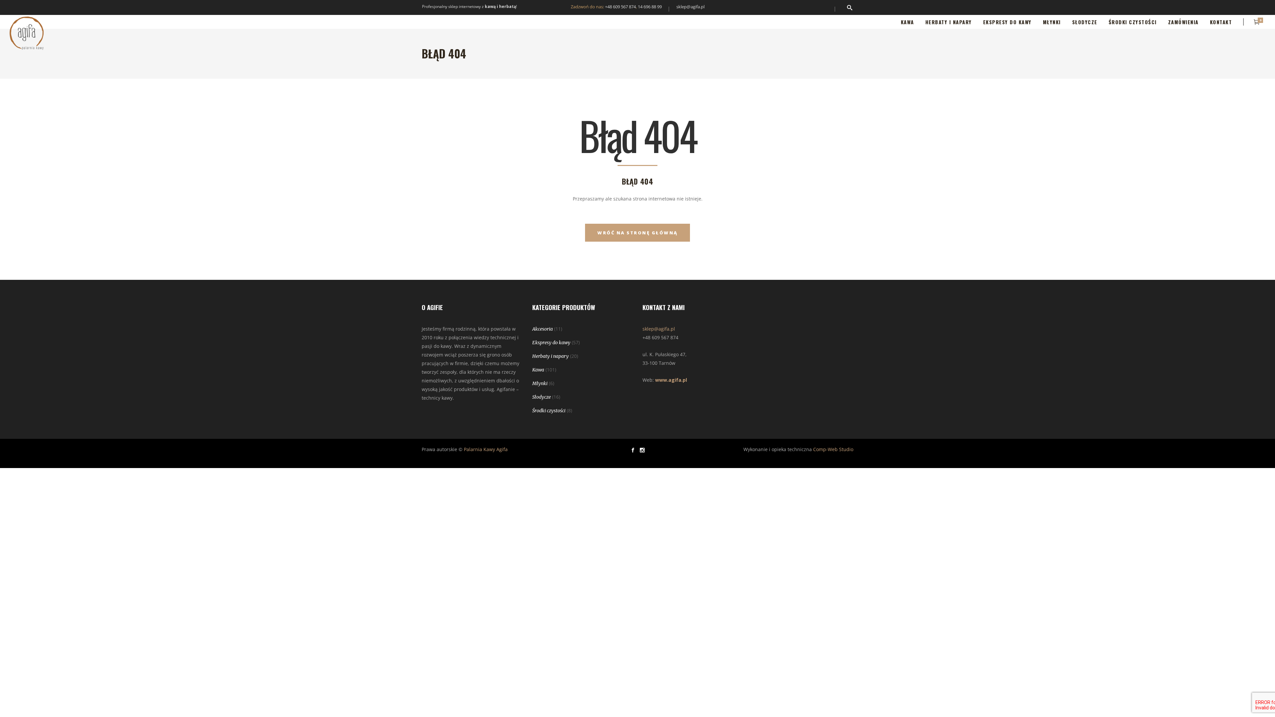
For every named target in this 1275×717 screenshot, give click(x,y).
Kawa (538, 370)
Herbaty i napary (550, 356)
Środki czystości (548, 411)
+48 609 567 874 (620, 7)
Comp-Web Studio (833, 449)
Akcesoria (542, 329)
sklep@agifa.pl (690, 7)
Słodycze (541, 397)
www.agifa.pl (671, 380)
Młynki (540, 383)
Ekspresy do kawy (551, 343)
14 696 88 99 (650, 7)
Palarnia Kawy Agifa (486, 449)
